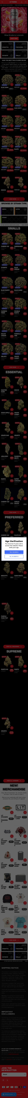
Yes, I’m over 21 (14, 552)
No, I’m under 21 (14, 556)
